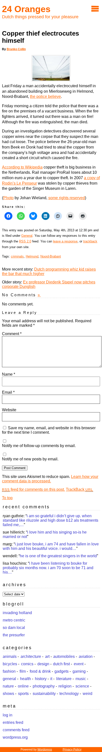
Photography (44, 686)
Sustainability (44, 693)
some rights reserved (66, 198)
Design (43, 664)
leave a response (65, 241)
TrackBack (79, 489)
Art (47, 656)
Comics (27, 664)
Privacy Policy (72, 749)
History (41, 679)
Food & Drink (40, 671)
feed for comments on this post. (33, 489)
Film (23, 671)
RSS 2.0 (25, 241)
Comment (12, 334)
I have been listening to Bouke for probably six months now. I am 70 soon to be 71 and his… (48, 567)
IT (51, 679)
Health (25, 679)
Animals (10, 656)
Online (23, 686)
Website (9, 410)
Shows (8, 693)
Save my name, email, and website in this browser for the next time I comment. (49, 430)
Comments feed (16, 730)
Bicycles (10, 664)
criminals (17, 256)
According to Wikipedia (22, 167)
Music (81, 679)
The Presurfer (14, 635)
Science (82, 686)
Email (8, 392)
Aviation (86, 656)
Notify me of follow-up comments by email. (39, 446)
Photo (8, 198)
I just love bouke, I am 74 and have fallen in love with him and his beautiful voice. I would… (51, 546)
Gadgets (61, 671)
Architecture (31, 656)
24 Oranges (26, 9)
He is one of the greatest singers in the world (58, 556)
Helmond (32, 256)
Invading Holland (17, 613)
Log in (7, 715)
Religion (65, 686)
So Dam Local (14, 627)
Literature (64, 679)
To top (7, 498)
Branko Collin (16, 49)
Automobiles (64, 656)
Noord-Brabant (50, 256)
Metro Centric (14, 620)
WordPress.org (15, 737)
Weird (87, 693)
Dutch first (61, 664)
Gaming (79, 671)
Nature (8, 686)
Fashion (9, 671)
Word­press (44, 749)
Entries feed (13, 722)
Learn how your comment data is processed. (50, 478)
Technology (69, 693)
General (26, 235)
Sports (23, 693)
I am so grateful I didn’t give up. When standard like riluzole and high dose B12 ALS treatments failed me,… (50, 520)
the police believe (45, 96)
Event (78, 664)
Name (8, 374)
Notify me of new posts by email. (30, 459)
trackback (90, 241)
